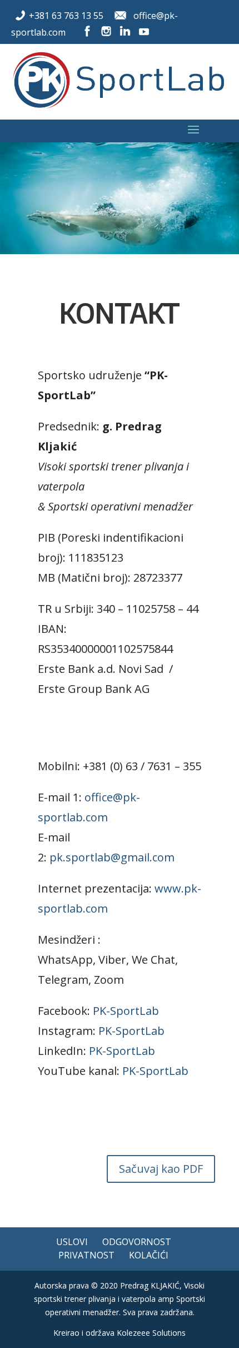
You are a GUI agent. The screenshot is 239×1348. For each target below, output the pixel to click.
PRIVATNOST (86, 1255)
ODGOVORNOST (136, 1242)
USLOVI (72, 1242)
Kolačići (148, 1255)
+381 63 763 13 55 (66, 15)
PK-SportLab (126, 1010)
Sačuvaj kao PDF (161, 1168)
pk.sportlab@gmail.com (112, 857)
